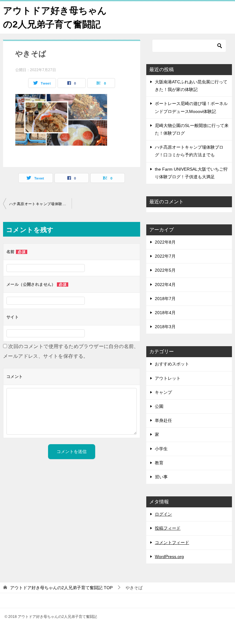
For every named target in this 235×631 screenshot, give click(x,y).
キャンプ (163, 392)
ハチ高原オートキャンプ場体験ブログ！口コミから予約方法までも (40, 204)
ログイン (163, 514)
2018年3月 (165, 326)
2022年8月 (165, 242)
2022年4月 (165, 284)
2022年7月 (165, 256)
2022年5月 (165, 270)
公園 (159, 406)
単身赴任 (163, 420)
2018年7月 (165, 298)
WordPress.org (169, 556)
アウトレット (168, 378)
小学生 (161, 448)
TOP (61, 587)
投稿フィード (168, 528)
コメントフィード (172, 542)
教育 (159, 462)
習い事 (161, 476)
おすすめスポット (172, 363)
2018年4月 (165, 312)
